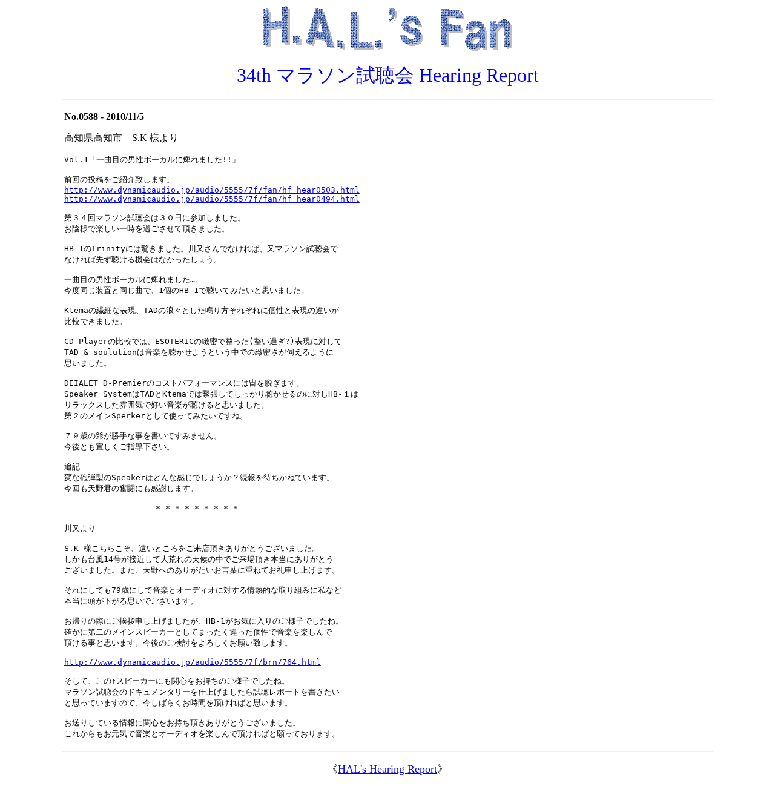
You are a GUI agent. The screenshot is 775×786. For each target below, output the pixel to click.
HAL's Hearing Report (387, 769)
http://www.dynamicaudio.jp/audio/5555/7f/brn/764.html (192, 662)
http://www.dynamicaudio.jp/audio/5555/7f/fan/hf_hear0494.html (212, 198)
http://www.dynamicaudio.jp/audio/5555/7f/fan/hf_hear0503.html (212, 189)
